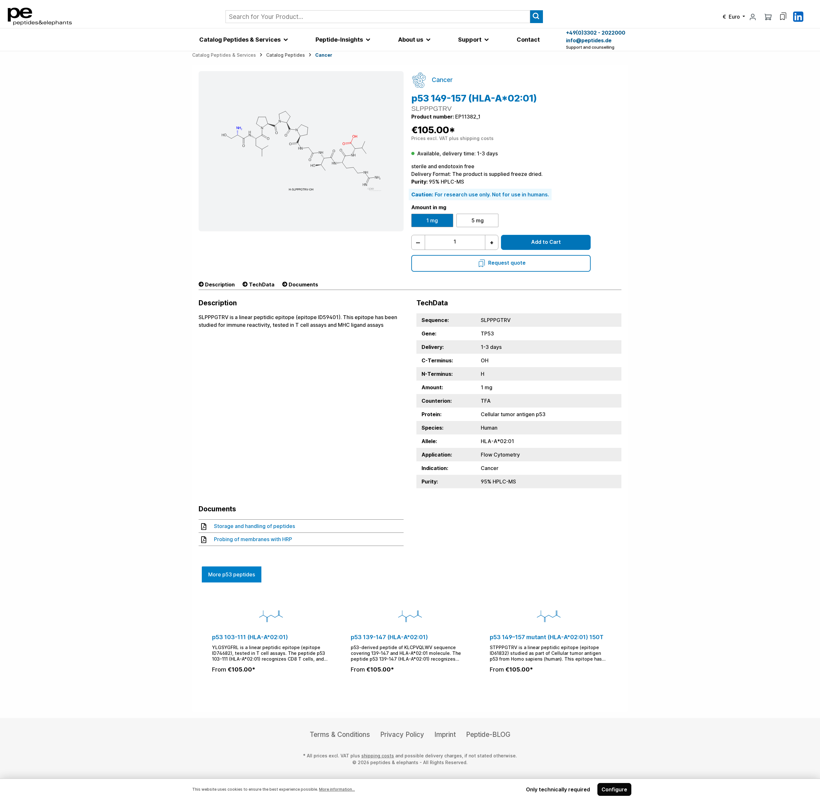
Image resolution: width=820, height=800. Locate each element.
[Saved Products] (783, 16)
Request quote (507, 263)
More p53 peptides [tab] (231, 574)
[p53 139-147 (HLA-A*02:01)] (410, 616)
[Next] (614, 644)
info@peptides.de (588, 40)
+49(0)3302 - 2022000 (595, 32)
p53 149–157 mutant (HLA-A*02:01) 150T (546, 637)
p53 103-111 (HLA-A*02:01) (250, 637)
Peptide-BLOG (488, 734)
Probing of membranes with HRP (253, 539)
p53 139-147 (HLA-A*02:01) (389, 637)
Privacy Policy (402, 734)
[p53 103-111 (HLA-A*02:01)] (271, 616)
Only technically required (558, 789)
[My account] (752, 16)
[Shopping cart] (768, 16)
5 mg (478, 220)
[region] (410, 644)
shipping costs (377, 755)
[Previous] (206, 644)
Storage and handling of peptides (254, 526)
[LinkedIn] (798, 16)
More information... (337, 789)
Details (271, 686)
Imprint (445, 734)
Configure (614, 789)
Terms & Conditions (340, 734)
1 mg (432, 220)
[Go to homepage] (40, 16)
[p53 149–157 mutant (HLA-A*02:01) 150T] (549, 616)
